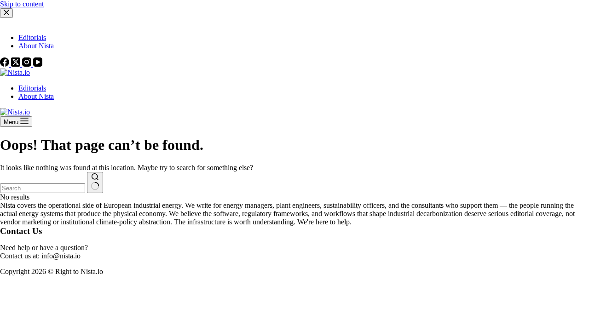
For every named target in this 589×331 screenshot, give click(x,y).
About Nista (36, 96)
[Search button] (95, 182)
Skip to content (22, 4)
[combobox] (42, 188)
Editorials (32, 88)
